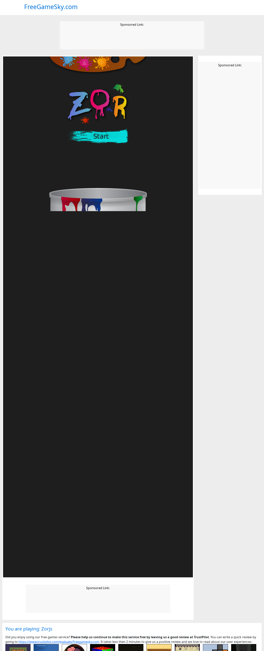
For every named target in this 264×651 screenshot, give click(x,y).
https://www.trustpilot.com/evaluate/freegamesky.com (59, 642)
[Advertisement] (132, 38)
